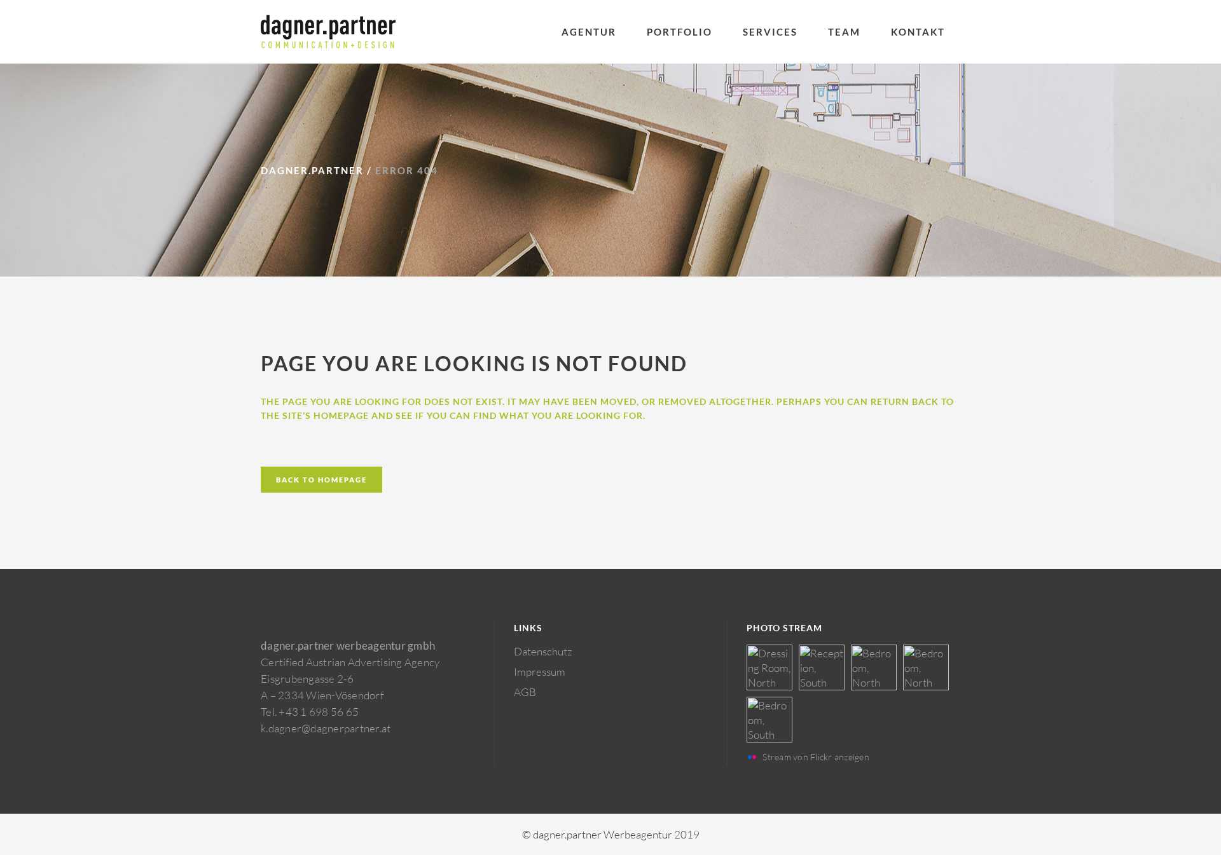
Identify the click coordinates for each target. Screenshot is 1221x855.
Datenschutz (543, 651)
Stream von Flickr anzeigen (815, 756)
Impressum (539, 671)
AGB (525, 692)
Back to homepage (321, 479)
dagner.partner (312, 170)
